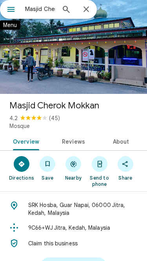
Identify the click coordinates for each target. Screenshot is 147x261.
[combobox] (40, 9)
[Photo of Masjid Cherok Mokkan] (73, 47)
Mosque (19, 126)
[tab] (24, 140)
